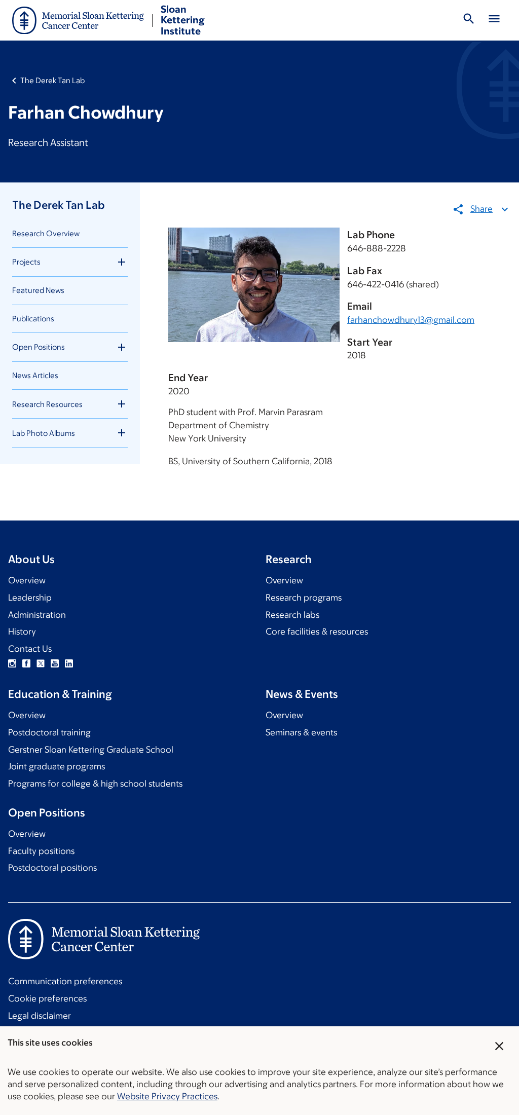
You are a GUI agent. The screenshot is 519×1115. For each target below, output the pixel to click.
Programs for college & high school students (95, 783)
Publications (33, 318)
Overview (27, 580)
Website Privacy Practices (167, 1096)
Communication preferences (65, 981)
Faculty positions (41, 851)
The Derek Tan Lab (52, 80)
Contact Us (30, 649)
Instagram (12, 663)
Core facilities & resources (317, 631)
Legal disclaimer (39, 1016)
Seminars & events (301, 732)
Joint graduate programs (56, 766)
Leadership (30, 597)
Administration (37, 615)
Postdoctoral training (49, 732)
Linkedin (69, 663)
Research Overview (46, 233)
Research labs (292, 615)
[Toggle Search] (468, 20)
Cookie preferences (47, 998)
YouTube (55, 663)
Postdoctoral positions (52, 868)
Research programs (304, 597)
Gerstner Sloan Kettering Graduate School (90, 750)
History (22, 631)
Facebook (26, 663)
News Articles (35, 375)
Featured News (38, 290)
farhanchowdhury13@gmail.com (410, 320)
